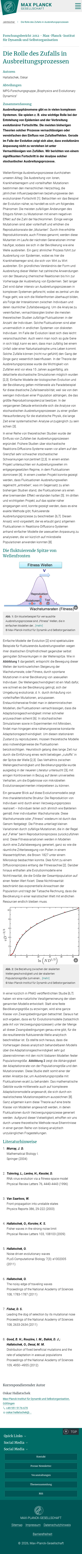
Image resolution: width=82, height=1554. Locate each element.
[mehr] (39, 625)
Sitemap (17, 1525)
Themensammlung (41, 1484)
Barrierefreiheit (42, 1534)
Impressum (33, 1525)
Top (74, 1432)
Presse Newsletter (41, 1466)
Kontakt (41, 1456)
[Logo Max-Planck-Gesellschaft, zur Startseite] (36, 7)
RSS (41, 1493)
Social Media (14, 1443)
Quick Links (13, 1436)
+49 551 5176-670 (17, 1407)
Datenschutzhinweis (57, 1525)
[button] (75, 608)
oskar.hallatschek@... (19, 1412)
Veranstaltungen (41, 1475)
